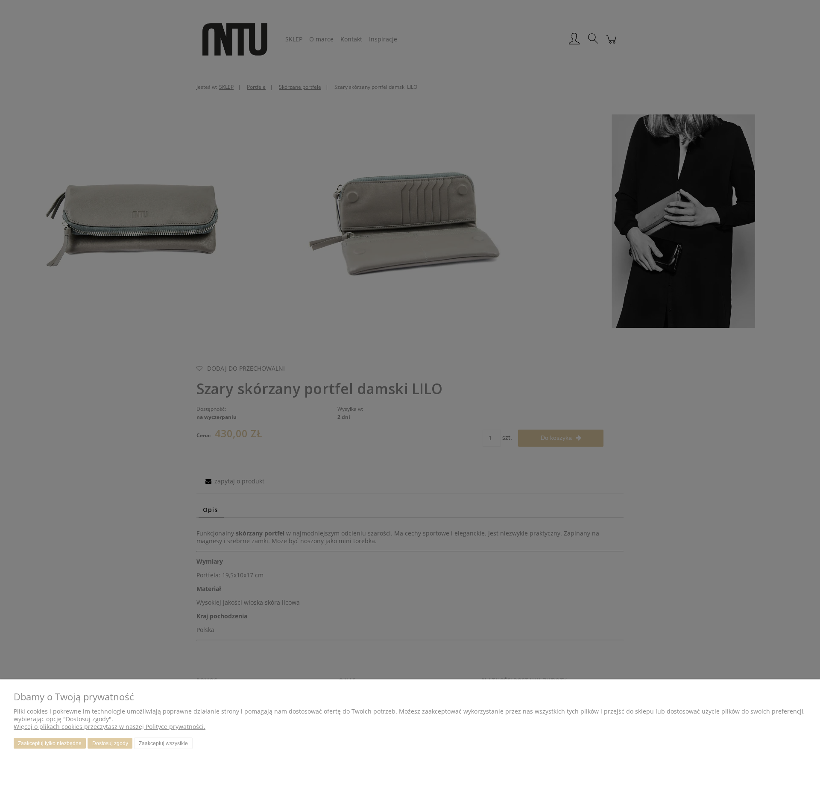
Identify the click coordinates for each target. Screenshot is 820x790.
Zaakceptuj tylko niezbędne (50, 743)
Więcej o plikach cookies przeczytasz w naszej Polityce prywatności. (109, 727)
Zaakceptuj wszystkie (163, 743)
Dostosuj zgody (110, 743)
